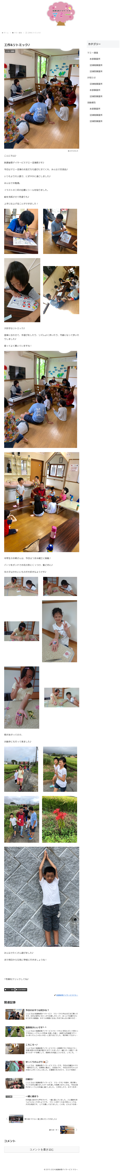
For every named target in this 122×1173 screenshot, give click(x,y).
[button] (6, 970)
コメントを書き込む (42, 1149)
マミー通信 (10, 990)
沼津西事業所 (22, 990)
